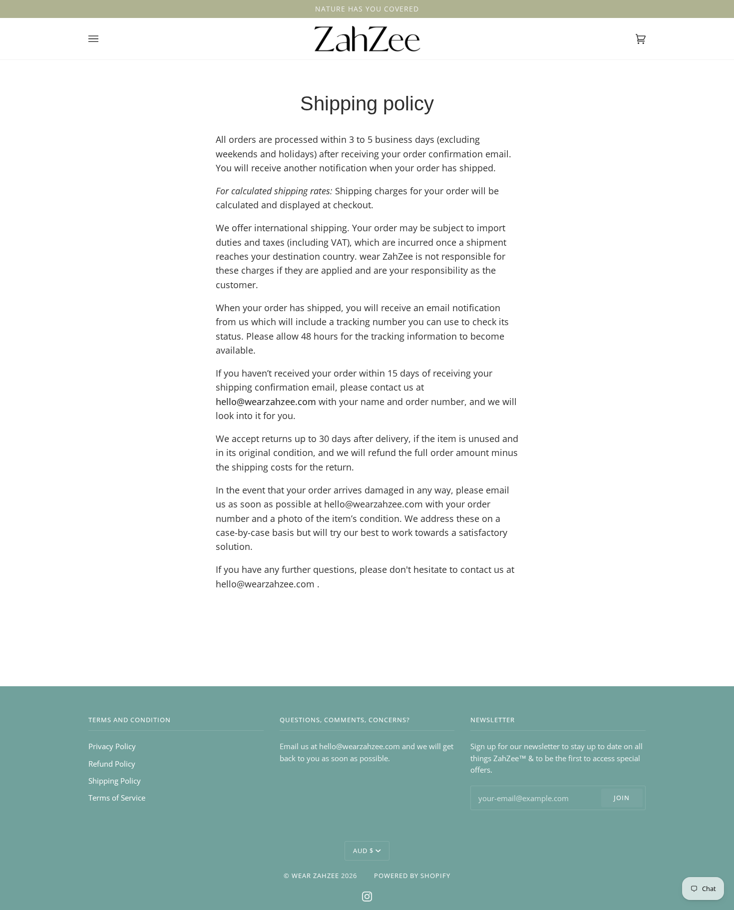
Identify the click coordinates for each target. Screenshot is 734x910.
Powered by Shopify (412, 875)
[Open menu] (103, 38)
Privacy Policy (112, 746)
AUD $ (363, 850)
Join (622, 797)
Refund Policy (111, 764)
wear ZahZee (315, 875)
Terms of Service (116, 798)
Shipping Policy (114, 781)
